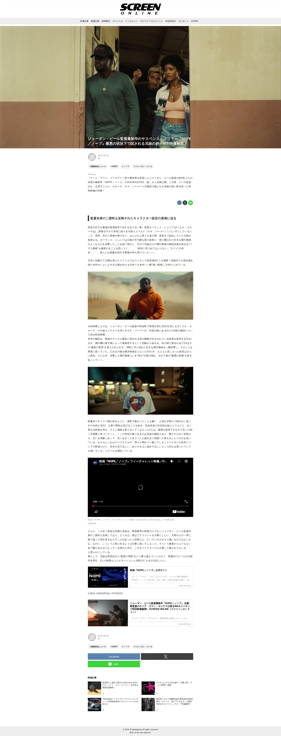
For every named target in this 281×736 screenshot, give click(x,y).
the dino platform (144, 732)
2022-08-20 (103, 155)
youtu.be (92, 523)
